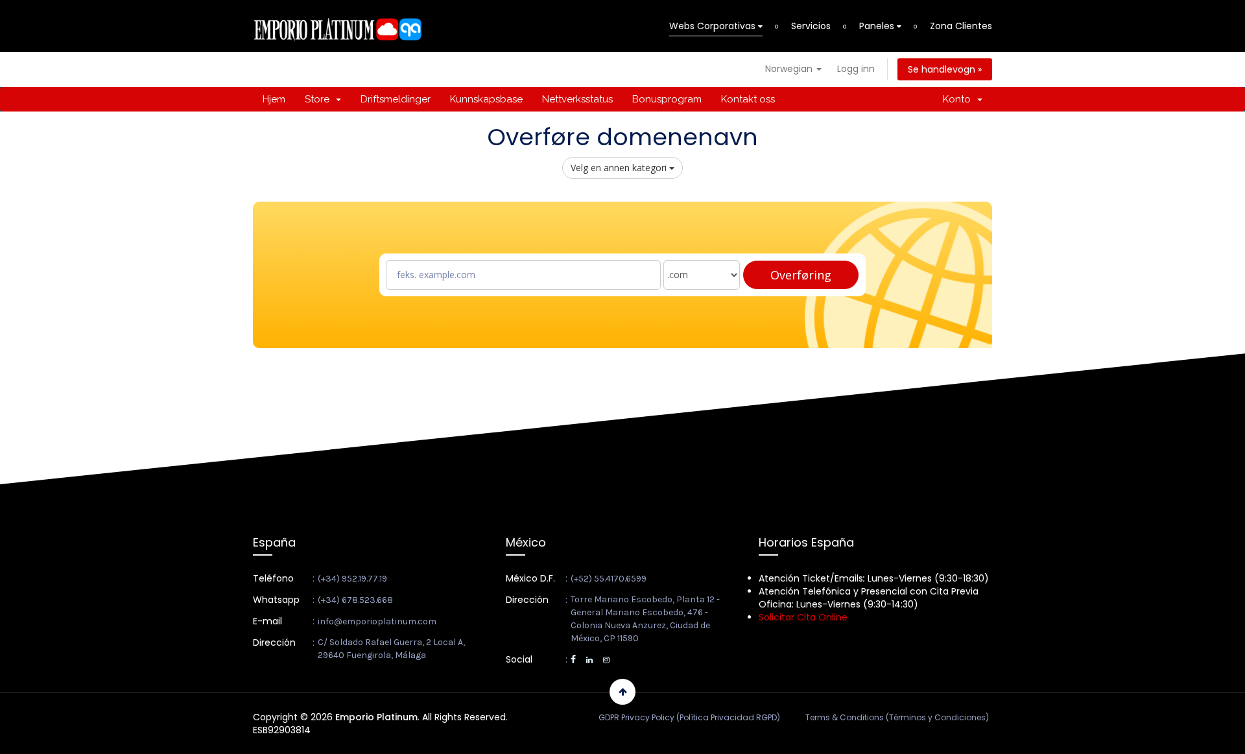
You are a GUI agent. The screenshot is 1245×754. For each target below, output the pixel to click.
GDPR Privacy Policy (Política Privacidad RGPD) (689, 717)
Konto (959, 99)
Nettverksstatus (577, 99)
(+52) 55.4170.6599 (608, 578)
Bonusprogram (667, 99)
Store (320, 99)
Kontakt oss (748, 99)
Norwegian (790, 68)
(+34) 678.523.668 (355, 600)
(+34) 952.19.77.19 (352, 578)
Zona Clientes (961, 25)
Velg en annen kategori (620, 167)
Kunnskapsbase (486, 99)
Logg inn (856, 68)
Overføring (800, 275)
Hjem (274, 99)
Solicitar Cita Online (803, 617)
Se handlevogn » (945, 69)
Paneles (878, 25)
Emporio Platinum (376, 717)
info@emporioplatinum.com (377, 621)
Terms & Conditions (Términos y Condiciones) (897, 717)
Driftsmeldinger (396, 99)
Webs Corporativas (713, 25)
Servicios (811, 25)
